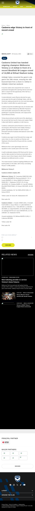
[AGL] (6, 453)
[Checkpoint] (23, 458)
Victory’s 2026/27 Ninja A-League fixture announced (24, 305)
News (8, 25)
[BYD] (6, 458)
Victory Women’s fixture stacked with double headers (24, 295)
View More (30, 254)
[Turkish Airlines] (6, 442)
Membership (6, 6)
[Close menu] (31, 502)
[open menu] (3, 3)
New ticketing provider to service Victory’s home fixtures (14, 281)
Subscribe (29, 6)
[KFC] (14, 453)
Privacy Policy (14, 237)
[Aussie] (23, 453)
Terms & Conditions (13, 504)
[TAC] (14, 458)
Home (3, 25)
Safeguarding (22, 504)
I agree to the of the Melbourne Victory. (18, 237)
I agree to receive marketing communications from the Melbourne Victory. (17, 240)
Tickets (15, 6)
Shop (21, 6)
